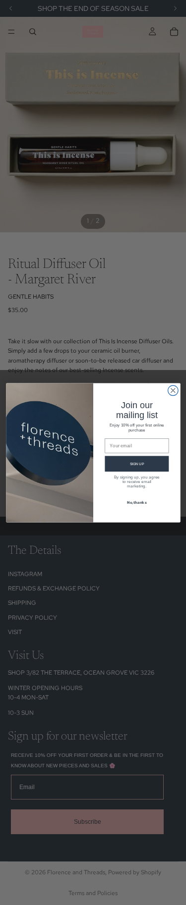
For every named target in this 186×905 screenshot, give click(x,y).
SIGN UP (136, 463)
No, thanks (136, 502)
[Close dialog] (173, 390)
